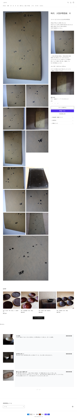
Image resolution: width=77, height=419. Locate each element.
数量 (51, 101)
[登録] (23, 406)
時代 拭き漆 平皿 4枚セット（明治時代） (10, 311)
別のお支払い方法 (62, 113)
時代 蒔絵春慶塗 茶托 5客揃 (27, 310)
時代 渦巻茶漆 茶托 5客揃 (62, 310)
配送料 (55, 98)
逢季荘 (38, 416)
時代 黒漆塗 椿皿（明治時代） (45, 310)
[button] (68, 2)
